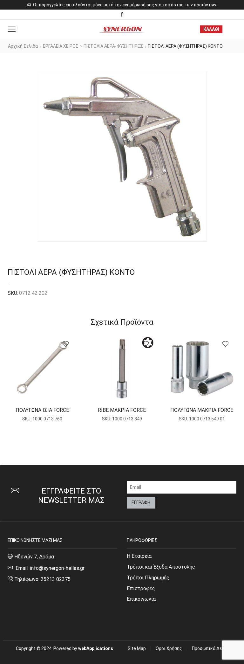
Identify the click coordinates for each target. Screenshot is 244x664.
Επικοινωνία (141, 599)
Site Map (137, 648)
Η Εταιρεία (139, 556)
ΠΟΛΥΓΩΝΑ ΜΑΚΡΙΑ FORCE (201, 410)
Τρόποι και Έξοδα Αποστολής (161, 567)
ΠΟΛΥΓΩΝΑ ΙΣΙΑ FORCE (42, 410)
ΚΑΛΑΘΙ (211, 29)
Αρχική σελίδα (23, 46)
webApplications (95, 648)
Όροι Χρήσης (169, 648)
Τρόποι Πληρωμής (148, 578)
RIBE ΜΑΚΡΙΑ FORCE (122, 410)
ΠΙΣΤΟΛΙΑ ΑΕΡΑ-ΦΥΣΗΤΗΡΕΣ (113, 46)
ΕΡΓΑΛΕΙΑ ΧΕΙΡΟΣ (60, 46)
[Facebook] (122, 14)
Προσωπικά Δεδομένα (214, 648)
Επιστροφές (141, 588)
